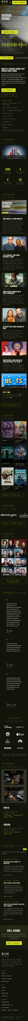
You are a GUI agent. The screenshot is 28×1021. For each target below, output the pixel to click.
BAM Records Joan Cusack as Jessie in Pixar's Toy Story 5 (12, 361)
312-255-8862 (5, 995)
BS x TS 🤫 (6, 392)
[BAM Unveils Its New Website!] (14, 207)
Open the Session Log (11, 405)
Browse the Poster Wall (12, 493)
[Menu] (10, 2)
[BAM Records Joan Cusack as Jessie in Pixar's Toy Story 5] (14, 348)
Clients (3, 978)
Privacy (3, 1008)
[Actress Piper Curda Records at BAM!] (14, 315)
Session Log (4, 983)
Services (3, 961)
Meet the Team (5, 969)
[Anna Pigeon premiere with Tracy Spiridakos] (14, 280)
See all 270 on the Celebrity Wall (15, 579)
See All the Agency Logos (13, 521)
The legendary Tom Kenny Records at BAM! (11, 256)
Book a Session (19, 2)
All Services (8, 90)
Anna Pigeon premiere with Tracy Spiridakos (12, 292)
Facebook (15, 998)
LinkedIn (10, 998)
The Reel (3, 975)
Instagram (3, 998)
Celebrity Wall (4, 981)
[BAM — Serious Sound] (4, 2)
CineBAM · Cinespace (6, 966)
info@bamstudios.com (6, 992)
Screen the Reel (9, 32)
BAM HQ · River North (6, 963)
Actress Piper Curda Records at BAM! (13, 327)
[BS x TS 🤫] (14, 380)
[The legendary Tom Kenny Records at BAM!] (14, 243)
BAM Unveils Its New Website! (13, 219)
